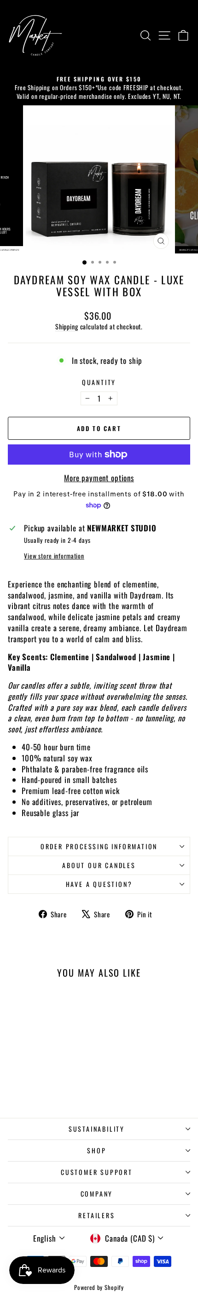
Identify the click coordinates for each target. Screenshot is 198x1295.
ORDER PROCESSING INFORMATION (99, 846)
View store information (54, 556)
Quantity (99, 382)
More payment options (99, 477)
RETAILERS (96, 1215)
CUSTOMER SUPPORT (97, 1172)
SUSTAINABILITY (97, 1129)
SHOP (96, 1150)
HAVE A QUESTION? (99, 884)
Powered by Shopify (99, 1287)
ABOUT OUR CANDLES (99, 865)
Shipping (66, 326)
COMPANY (97, 1193)
